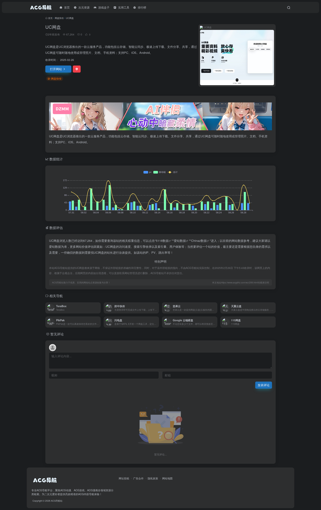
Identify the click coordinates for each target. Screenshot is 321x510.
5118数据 (162, 240)
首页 (50, 17)
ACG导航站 (56, 500)
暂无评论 (57, 333)
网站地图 (167, 478)
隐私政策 (153, 478)
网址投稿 (124, 478)
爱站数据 (180, 240)
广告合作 (138, 478)
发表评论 (264, 385)
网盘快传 (59, 17)
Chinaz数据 (199, 240)
